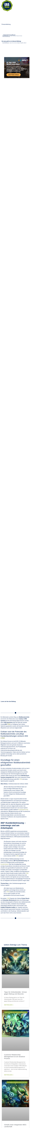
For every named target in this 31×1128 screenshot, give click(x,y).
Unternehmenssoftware (9, 35)
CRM (8, 724)
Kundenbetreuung (23, 809)
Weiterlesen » (8, 1005)
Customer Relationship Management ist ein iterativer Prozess (14, 1056)
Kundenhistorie (5, 864)
